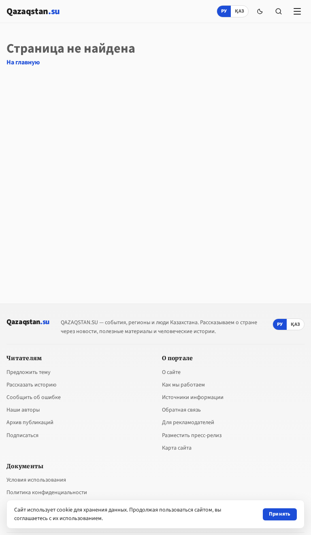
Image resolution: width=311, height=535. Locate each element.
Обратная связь (181, 410)
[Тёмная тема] (260, 11)
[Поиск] (278, 11)
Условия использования (36, 480)
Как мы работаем (183, 385)
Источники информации (193, 397)
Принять (280, 514)
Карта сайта (177, 448)
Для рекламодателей (188, 422)
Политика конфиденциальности (46, 492)
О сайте (171, 372)
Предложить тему (28, 372)
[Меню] (297, 11)
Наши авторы (23, 410)
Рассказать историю (31, 385)
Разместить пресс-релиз (192, 435)
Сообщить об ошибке (33, 397)
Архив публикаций (29, 422)
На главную (23, 62)
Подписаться (22, 435)
